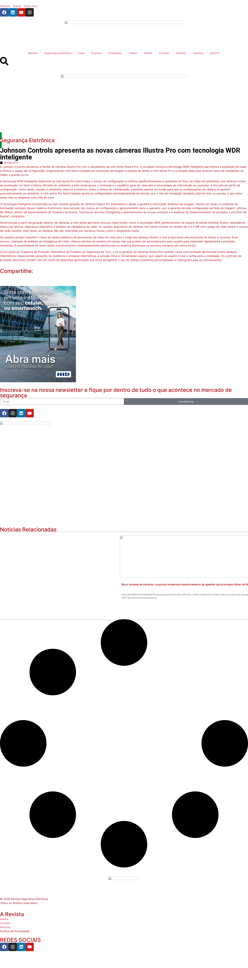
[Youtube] (21, 12)
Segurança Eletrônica (57, 53)
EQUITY (215, 53)
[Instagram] (29, 12)
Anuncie (181, 53)
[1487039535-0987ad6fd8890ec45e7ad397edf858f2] (25, 423)
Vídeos (132, 53)
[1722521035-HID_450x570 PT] (38, 381)
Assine (148, 53)
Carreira (198, 53)
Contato (164, 53)
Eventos (96, 53)
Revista (32, 53)
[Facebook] (4, 12)
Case (81, 53)
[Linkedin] (12, 12)
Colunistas (115, 53)
